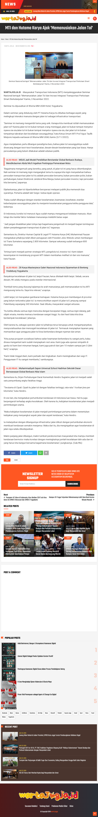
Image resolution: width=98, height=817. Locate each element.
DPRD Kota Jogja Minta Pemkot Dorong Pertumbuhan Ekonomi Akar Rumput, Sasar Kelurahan (79, 551)
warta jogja (54, 811)
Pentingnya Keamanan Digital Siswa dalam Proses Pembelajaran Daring (41, 669)
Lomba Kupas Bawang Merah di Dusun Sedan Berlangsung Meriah (48, 552)
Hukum (17, 713)
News (16, 460)
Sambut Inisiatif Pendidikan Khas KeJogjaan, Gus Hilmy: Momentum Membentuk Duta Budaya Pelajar (18, 551)
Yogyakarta (11, 717)
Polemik (60, 713)
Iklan (71, 806)
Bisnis (11, 713)
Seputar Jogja (67, 713)
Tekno (86, 713)
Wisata (4, 717)
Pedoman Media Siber (60, 806)
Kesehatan (32, 713)
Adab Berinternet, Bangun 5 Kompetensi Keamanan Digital (37, 643)
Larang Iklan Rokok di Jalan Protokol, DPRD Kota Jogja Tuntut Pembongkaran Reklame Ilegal (59, 11)
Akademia (4, 713)
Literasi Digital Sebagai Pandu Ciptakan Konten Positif (35, 656)
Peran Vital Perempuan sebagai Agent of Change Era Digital (37, 694)
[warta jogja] (49, 801)
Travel (92, 713)
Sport (81, 713)
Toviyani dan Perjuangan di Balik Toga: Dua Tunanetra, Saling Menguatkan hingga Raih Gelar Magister (52, 760)
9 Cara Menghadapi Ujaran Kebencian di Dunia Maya (35, 682)
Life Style (40, 713)
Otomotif (53, 713)
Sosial (75, 713)
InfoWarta (24, 713)
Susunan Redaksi (31, 806)
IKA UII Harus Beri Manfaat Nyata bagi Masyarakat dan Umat (78, 530)
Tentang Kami (45, 806)
